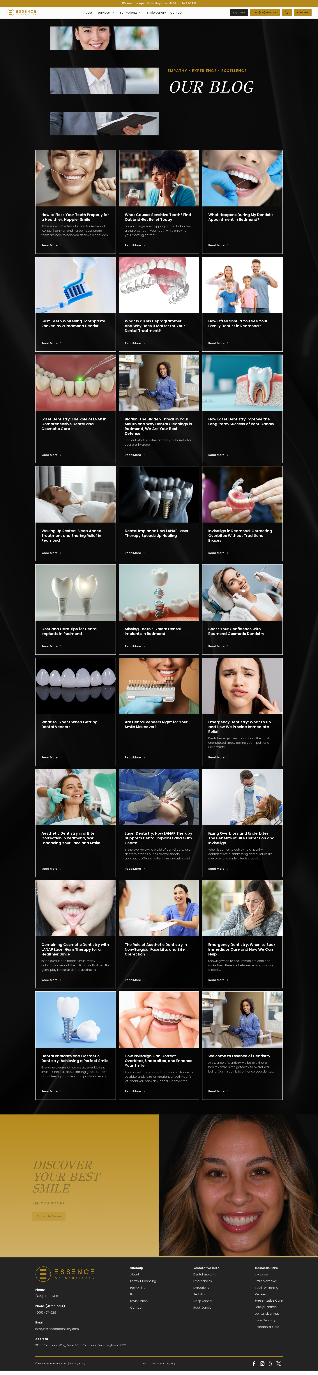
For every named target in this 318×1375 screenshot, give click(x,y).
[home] (21, 13)
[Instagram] (262, 1364)
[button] (106, 12)
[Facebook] (254, 1364)
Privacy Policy (77, 1363)
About (88, 12)
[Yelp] (270, 1364)
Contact (176, 12)
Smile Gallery (156, 12)
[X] (279, 1364)
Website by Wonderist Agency (159, 1363)
